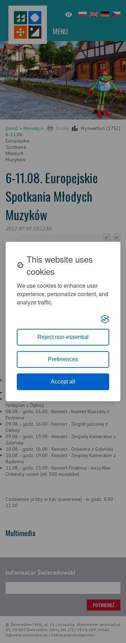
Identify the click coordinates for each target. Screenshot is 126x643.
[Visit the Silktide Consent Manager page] (105, 319)
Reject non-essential (63, 337)
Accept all (63, 382)
